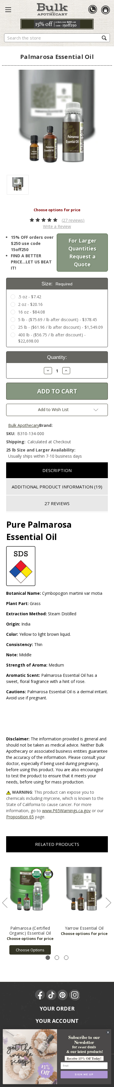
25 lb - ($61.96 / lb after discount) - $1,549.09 (60, 327)
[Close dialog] (108, 1032)
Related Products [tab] (57, 844)
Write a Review (57, 226)
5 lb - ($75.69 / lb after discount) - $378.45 (57, 319)
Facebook (40, 995)
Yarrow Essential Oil (84, 928)
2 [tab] (57, 957)
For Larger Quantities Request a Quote (82, 252)
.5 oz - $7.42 (29, 296)
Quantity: (57, 357)
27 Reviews (57, 503)
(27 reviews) (73, 220)
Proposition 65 (20, 816)
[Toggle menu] (8, 9)
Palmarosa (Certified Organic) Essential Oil (30, 930)
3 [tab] (66, 957)
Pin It (63, 995)
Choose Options (30, 950)
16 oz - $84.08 (31, 312)
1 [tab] (48, 957)
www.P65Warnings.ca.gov (66, 810)
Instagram (74, 995)
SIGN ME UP (84, 1074)
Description (57, 470)
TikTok (51, 995)
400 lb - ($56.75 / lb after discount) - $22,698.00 (52, 338)
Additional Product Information (57, 487)
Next (108, 902)
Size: (57, 284)
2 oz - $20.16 (30, 304)
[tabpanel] (30, 907)
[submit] (104, 37)
